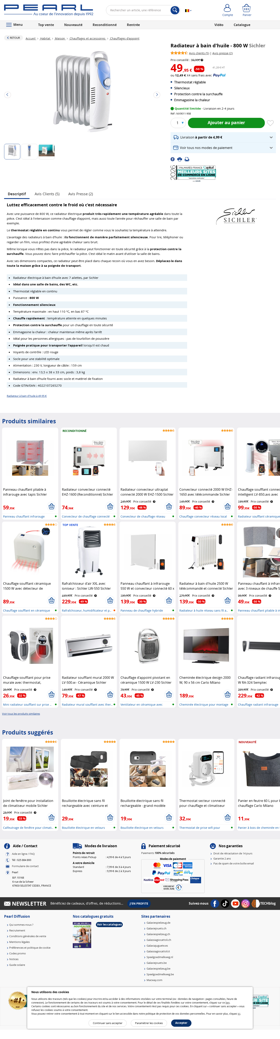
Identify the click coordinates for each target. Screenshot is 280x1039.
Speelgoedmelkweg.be (160, 974)
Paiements (157, 853)
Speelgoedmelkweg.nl (160, 957)
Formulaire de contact (25, 866)
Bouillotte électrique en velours (83, 828)
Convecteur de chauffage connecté (86, 516)
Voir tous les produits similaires (21, 713)
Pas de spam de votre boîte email (233, 863)
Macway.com (154, 980)
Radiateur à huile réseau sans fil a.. (203, 610)
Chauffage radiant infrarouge (258, 704)
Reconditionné (105, 25)
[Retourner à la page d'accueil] (48, 11)
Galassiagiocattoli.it (158, 951)
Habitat (45, 38)
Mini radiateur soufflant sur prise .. (27, 704)
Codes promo (17, 953)
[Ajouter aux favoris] (270, 123)
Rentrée (133, 25)
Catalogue (242, 25)
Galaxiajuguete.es (157, 945)
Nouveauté (73, 25)
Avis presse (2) (80, 193)
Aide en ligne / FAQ (23, 854)
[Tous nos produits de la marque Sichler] (236, 214)
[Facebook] (174, 159)
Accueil (31, 38)
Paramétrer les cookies (149, 1023)
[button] (223, 137)
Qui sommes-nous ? (21, 925)
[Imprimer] (181, 159)
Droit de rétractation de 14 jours (232, 853)
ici (239, 1013)
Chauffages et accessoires (87, 38)
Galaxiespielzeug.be (158, 968)
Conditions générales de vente (27, 936)
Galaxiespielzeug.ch (158, 934)
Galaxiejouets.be (157, 963)
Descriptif (17, 193)
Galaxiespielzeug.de (158, 922)
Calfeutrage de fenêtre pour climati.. (28, 828)
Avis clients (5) (47, 193)
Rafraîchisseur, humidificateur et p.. (86, 610)
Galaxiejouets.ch (156, 928)
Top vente (46, 25)
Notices (13, 959)
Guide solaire (17, 965)
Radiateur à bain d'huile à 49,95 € (27, 396)
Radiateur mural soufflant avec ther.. (87, 704)
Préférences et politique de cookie (29, 947)
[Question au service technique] (188, 159)
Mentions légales (19, 942)
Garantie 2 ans (222, 858)
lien (227, 1002)
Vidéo (218, 25)
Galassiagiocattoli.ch (159, 940)
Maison (60, 38)
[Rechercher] (175, 10)
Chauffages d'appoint (124, 38)
